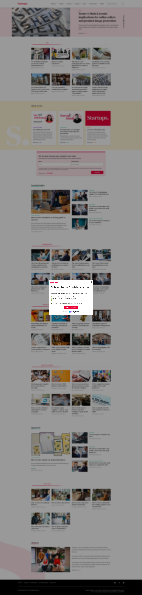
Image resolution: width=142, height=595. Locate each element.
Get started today (71, 307)
